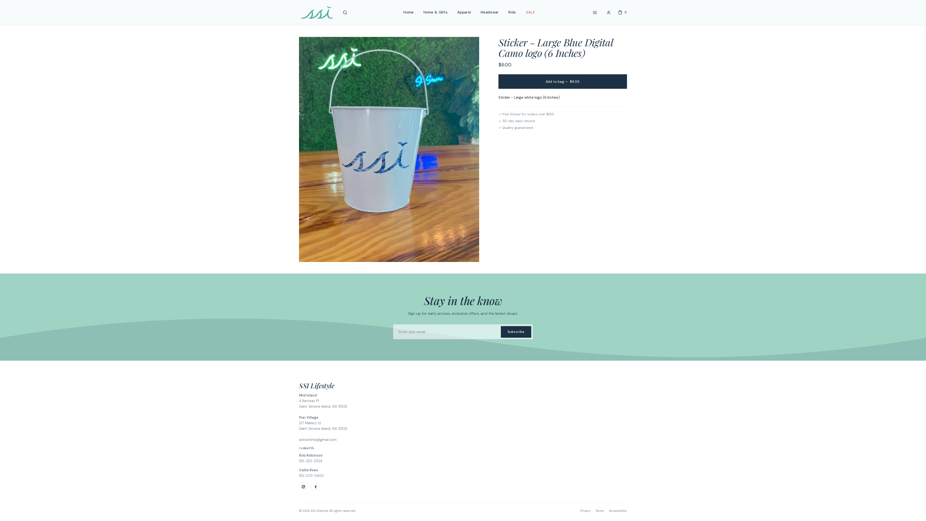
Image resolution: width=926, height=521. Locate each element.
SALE (530, 12)
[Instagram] (303, 486)
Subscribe (516, 332)
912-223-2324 (310, 461)
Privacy (585, 511)
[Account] (608, 12)
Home (408, 12)
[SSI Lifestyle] (317, 12)
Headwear (489, 12)
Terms (599, 511)
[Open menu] (594, 12)
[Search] (345, 12)
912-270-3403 (311, 475)
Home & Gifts (435, 12)
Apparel (464, 12)
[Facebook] (315, 486)
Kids (512, 12)
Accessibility (618, 511)
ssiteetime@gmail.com (318, 440)
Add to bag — (563, 82)
